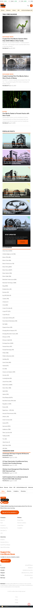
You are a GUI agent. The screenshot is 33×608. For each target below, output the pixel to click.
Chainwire (5, 301)
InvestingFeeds (6, 378)
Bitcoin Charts (6, 260)
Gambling (5, 359)
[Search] (28, 5)
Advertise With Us (4, 542)
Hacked (4, 365)
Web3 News (5, 445)
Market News (8, 158)
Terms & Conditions (21, 522)
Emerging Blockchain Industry (9, 333)
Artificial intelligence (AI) (13, 143)
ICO (3, 368)
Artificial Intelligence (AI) (21, 487)
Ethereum (8, 10)
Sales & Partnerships (5, 547)
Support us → (5, 560)
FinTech (4, 352)
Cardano (4, 298)
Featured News (6, 346)
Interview (5, 375)
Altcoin (14, 10)
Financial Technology (7, 349)
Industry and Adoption (7, 372)
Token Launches (6, 432)
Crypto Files (5, 314)
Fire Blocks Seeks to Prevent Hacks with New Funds (16, 114)
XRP (18, 10)
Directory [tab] (23, 491)
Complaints (19, 528)
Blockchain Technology (8, 282)
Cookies (16, 602)
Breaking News (6, 289)
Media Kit (2, 539)
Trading (4, 435)
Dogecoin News (6, 327)
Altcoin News (5, 250)
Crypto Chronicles (7, 308)
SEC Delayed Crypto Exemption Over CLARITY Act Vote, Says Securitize (16, 228)
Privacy (16, 599)
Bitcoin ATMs (5, 257)
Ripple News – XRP (7, 410)
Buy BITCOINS (6, 295)
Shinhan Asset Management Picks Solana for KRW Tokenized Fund (15, 179)
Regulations (18, 209)
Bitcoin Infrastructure (7, 263)
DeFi (4, 324)
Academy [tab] (16, 491)
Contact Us (3, 525)
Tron (4, 439)
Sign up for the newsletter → (9, 512)
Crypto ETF (5, 311)
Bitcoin (2, 10)
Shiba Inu (5, 416)
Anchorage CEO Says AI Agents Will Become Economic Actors (15, 146)
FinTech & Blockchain (7, 356)
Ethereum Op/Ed (6, 340)
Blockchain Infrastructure (14, 191)
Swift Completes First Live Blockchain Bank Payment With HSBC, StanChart (15, 195)
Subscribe (22, 242)
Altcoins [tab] (9, 491)
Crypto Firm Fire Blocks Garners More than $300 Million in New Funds (15, 40)
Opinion (4, 394)
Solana (25, 176)
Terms (16, 597)
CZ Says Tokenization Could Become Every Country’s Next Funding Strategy (15, 162)
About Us (2, 520)
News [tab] (3, 491)
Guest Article (5, 362)
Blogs (5, 111)
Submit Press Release (5, 544)
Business (5, 292)
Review (4, 407)
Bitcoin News (5, 270)
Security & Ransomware (8, 413)
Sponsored (5, 426)
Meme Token (5, 388)
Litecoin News (6, 381)
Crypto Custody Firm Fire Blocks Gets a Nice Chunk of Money (16, 77)
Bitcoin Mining (6, 266)
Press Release (6, 397)
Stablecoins (5, 429)
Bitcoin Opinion (6, 273)
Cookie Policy (20, 525)
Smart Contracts (6, 419)
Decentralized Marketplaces (9, 321)
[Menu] (31, 5)
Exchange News (8, 36)
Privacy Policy (20, 520)
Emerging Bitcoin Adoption (8, 330)
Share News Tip (4, 528)
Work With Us (3, 530)
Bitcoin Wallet (5, 276)
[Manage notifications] (29, 604)
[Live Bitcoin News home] (3, 6)
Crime (4, 305)
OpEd (4, 391)
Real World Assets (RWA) (13, 160)
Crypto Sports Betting (7, 317)
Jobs (1, 533)
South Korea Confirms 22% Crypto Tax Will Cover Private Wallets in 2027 (16, 212)
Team (1, 522)
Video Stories (6, 442)
